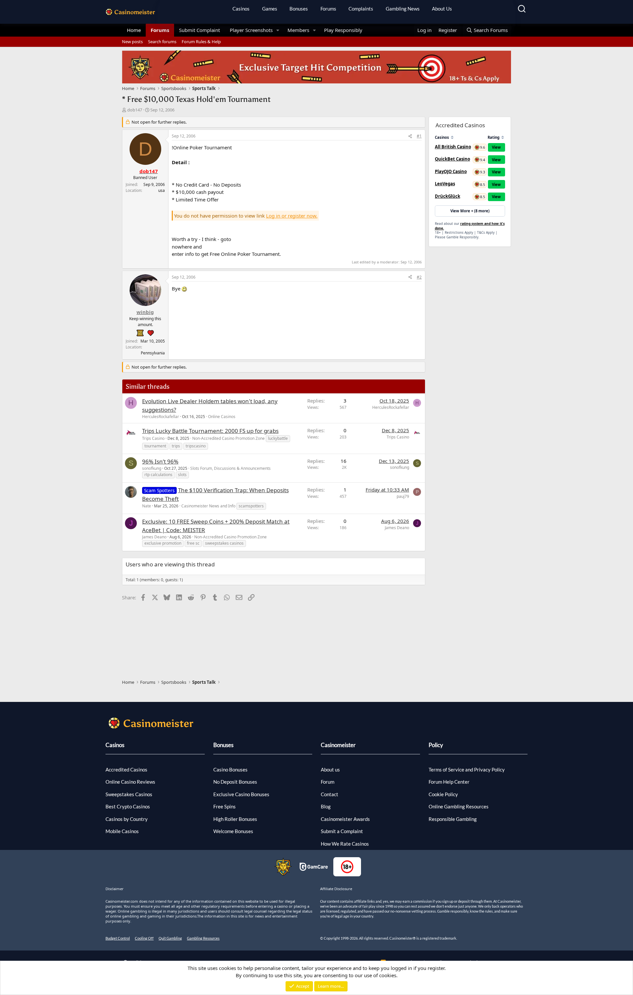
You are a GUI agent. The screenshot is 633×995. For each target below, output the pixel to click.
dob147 (134, 110)
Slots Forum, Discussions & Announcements (230, 468)
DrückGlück (447, 196)
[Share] (410, 136)
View (496, 147)
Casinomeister (338, 744)
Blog (326, 806)
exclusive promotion (162, 543)
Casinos (241, 9)
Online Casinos (221, 416)
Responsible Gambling (453, 819)
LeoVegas (445, 184)
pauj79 (403, 496)
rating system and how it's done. (470, 225)
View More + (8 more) (470, 210)
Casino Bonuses (230, 769)
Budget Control (118, 938)
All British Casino (453, 147)
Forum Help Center (449, 782)
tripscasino (196, 446)
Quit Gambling (170, 938)
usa (161, 190)
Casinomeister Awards (345, 819)
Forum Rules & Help (201, 42)
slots (182, 474)
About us (330, 769)
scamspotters (251, 506)
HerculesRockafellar (160, 416)
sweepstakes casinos (224, 543)
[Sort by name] (452, 137)
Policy (436, 744)
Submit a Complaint (342, 831)
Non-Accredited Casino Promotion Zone (228, 438)
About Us (442, 9)
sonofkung (151, 468)
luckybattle (278, 438)
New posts (132, 42)
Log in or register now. (291, 215)
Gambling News (403, 9)
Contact (329, 794)
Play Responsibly (343, 30)
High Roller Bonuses (235, 819)
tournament (155, 446)
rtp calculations (158, 474)
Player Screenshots (251, 30)
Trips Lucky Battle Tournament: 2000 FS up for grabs (210, 431)
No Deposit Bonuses (235, 782)
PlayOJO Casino (451, 171)
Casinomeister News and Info (208, 506)
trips (176, 446)
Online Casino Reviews (130, 782)
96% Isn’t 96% (160, 461)
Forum (327, 782)
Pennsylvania (153, 353)
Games (269, 9)
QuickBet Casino (452, 159)
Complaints (360, 9)
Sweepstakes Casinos (129, 794)
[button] (278, 30)
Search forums (162, 42)
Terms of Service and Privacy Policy (467, 769)
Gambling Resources (203, 938)
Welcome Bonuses (233, 831)
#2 (419, 277)
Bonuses (298, 9)
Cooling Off (144, 938)
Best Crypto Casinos (128, 806)
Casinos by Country (127, 819)
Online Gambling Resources (459, 806)
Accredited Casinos (126, 769)
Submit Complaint (199, 30)
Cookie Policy (443, 794)
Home (134, 30)
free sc (193, 543)
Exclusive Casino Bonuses (241, 794)
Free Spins (224, 806)
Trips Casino (153, 438)
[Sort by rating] (502, 137)
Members (298, 30)
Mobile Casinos (122, 831)
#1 (419, 136)
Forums (328, 9)
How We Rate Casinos (345, 844)
